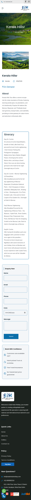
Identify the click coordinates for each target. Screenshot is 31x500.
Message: (7, 319)
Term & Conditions (8, 460)
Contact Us (5, 444)
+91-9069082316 (9, 480)
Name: (6, 273)
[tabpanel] (15, 215)
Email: (6, 284)
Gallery (3, 440)
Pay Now (8, 464)
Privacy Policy (6, 456)
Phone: (6, 296)
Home (10, 32)
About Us (4, 436)
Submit (11, 336)
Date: (6, 308)
